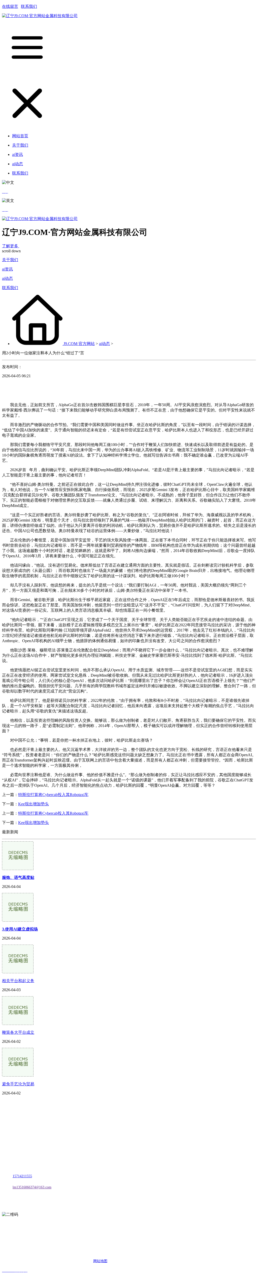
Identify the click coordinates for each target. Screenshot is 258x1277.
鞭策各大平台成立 (18, 1032)
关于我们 (10, 260)
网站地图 (100, 1261)
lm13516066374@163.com (32, 1187)
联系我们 (29, 6)
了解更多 (10, 246)
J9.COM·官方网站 (79, 343)
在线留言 (10, 6)
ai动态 (7, 278)
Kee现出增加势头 (33, 804)
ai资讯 (7, 269)
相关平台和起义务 (18, 981)
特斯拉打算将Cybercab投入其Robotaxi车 (53, 794)
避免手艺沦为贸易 (18, 1084)
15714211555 (22, 1176)
